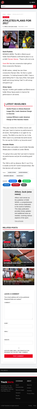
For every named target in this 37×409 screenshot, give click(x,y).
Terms (34, 405)
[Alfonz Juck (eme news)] (9, 193)
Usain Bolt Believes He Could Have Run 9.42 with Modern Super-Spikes (18, 263)
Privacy (30, 405)
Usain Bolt (6, 63)
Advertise (29, 390)
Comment (7, 302)
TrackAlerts (7, 405)
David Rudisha (23, 172)
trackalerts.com (16, 248)
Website (6, 339)
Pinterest (16, 184)
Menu (33, 2)
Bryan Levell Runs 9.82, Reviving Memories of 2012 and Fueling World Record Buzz (17, 281)
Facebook (13, 181)
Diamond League (20, 390)
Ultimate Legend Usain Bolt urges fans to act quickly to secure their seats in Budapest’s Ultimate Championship (17, 245)
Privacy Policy (30, 393)
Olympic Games (13, 59)
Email (24, 184)
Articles (9, 14)
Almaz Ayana (12, 172)
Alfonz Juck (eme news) (10, 26)
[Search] (34, 6)
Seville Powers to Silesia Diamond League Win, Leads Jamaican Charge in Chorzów (19, 111)
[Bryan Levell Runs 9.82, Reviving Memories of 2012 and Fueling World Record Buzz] (18, 276)
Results (18, 395)
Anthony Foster (21, 265)
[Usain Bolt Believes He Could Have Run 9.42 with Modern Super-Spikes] (18, 258)
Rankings (18, 398)
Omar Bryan (15, 283)
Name (6, 323)
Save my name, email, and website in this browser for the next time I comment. (16, 351)
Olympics (18, 393)
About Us (29, 385)
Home (4, 14)
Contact (29, 388)
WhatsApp (26, 181)
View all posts (19, 221)
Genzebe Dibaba (9, 175)
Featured (7, 242)
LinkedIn (6, 184)
